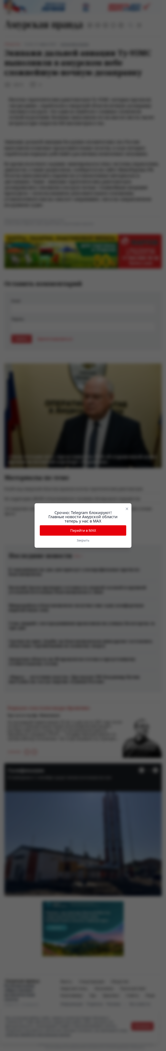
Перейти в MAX (83, 530)
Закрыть (83, 540)
